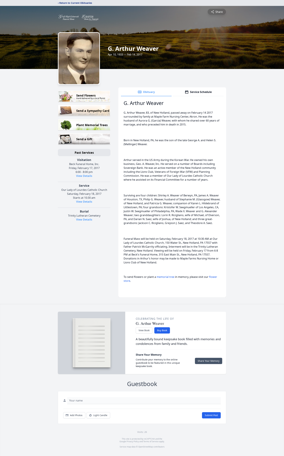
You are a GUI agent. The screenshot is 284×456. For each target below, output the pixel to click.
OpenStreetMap (145, 446)
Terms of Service (151, 441)
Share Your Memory (208, 360)
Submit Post (211, 415)
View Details (84, 176)
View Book (144, 330)
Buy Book (162, 330)
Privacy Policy (133, 441)
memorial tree (165, 277)
